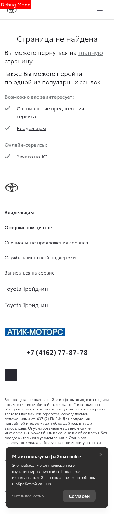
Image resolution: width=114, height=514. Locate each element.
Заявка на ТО (32, 156)
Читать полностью (28, 495)
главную (90, 52)
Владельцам (31, 127)
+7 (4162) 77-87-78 (57, 351)
